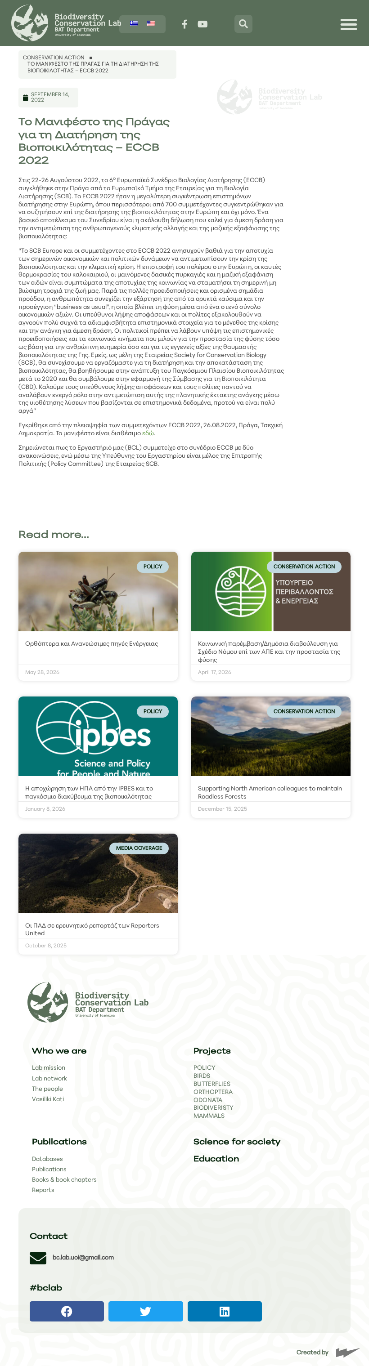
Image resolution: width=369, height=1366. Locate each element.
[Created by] (348, 1353)
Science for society (237, 1142)
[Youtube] (203, 24)
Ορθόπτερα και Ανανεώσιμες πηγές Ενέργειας (91, 644)
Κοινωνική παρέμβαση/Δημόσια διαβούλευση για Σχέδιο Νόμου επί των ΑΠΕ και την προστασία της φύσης (269, 652)
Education (216, 1159)
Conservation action (54, 58)
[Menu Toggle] (349, 24)
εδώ (148, 434)
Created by (312, 1353)
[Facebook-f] (185, 24)
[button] (67, 1311)
